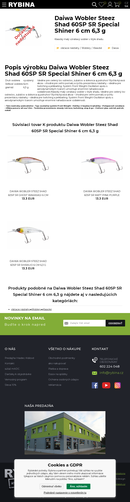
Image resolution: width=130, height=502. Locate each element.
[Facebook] (95, 385)
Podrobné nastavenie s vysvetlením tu (65, 492)
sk (126, 6)
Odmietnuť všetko (52, 486)
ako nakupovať (57, 363)
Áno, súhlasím (78, 486)
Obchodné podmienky (61, 357)
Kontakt (9, 363)
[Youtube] (106, 385)
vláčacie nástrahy (70, 48)
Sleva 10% (10, 384)
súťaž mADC (12, 368)
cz (126, 3)
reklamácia (54, 384)
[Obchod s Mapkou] (65, 432)
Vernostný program (16, 379)
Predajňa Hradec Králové (19, 357)
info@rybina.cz (112, 373)
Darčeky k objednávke (18, 374)
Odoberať (115, 323)
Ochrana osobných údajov (63, 379)
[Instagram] (117, 385)
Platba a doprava (58, 368)
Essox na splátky (57, 374)
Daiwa (115, 48)
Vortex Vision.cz (116, 484)
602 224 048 (110, 366)
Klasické (97, 48)
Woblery (86, 48)
